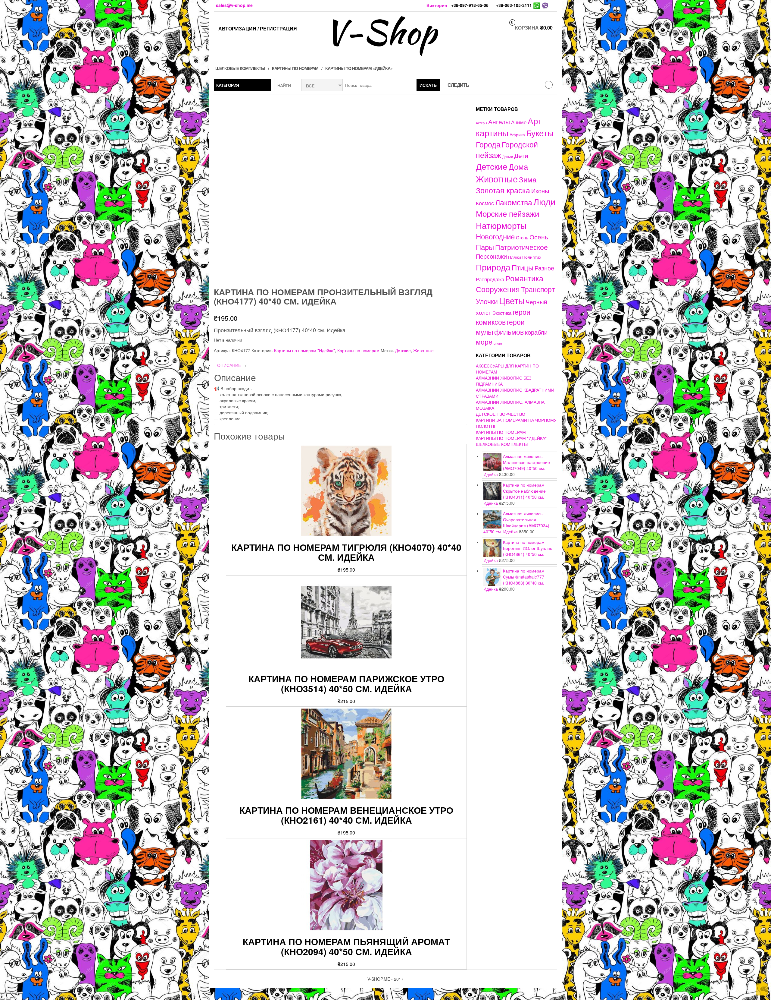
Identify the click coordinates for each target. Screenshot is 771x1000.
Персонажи (491, 256)
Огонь (522, 237)
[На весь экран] (14, 993)
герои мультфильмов (500, 327)
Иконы (540, 190)
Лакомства (513, 202)
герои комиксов (503, 317)
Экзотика (501, 313)
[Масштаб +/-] (20, 993)
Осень (538, 236)
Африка (517, 134)
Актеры (481, 122)
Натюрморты (501, 225)
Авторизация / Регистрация (257, 28)
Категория (227, 85)
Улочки (487, 301)
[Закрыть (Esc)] (2, 993)
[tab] (340, 365)
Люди (544, 201)
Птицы (522, 267)
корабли (536, 332)
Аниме (518, 122)
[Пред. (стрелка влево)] (2, 999)
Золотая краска (503, 190)
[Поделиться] (8, 993)
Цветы (512, 300)
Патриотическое (521, 247)
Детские (403, 350)
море (484, 341)
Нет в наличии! (602, 368)
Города (488, 144)
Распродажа (490, 279)
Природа (493, 267)
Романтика (524, 278)
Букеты (540, 133)
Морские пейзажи (507, 213)
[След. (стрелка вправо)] (8, 999)
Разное (544, 267)
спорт (498, 343)
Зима (527, 179)
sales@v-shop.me (234, 5)
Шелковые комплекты (240, 68)
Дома (518, 166)
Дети (521, 155)
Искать (428, 85)
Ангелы (499, 121)
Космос (485, 203)
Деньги (507, 156)
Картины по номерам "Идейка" (304, 350)
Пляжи (514, 257)
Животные (423, 350)
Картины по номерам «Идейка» (358, 68)
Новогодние (495, 236)
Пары (485, 246)
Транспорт (538, 289)
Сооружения (498, 289)
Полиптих (531, 257)
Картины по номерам (295, 68)
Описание (229, 365)
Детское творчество (500, 414)
